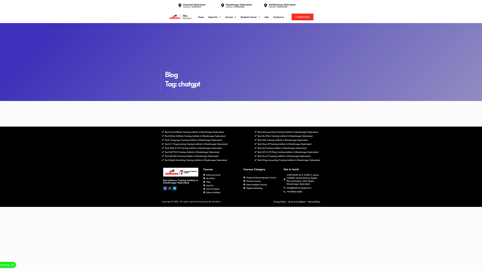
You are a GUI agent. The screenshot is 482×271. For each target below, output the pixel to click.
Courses (229, 17)
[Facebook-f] (165, 188)
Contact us (278, 17)
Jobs (266, 17)
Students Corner (249, 17)
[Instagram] (170, 188)
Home (201, 17)
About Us (213, 17)
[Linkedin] (175, 188)
